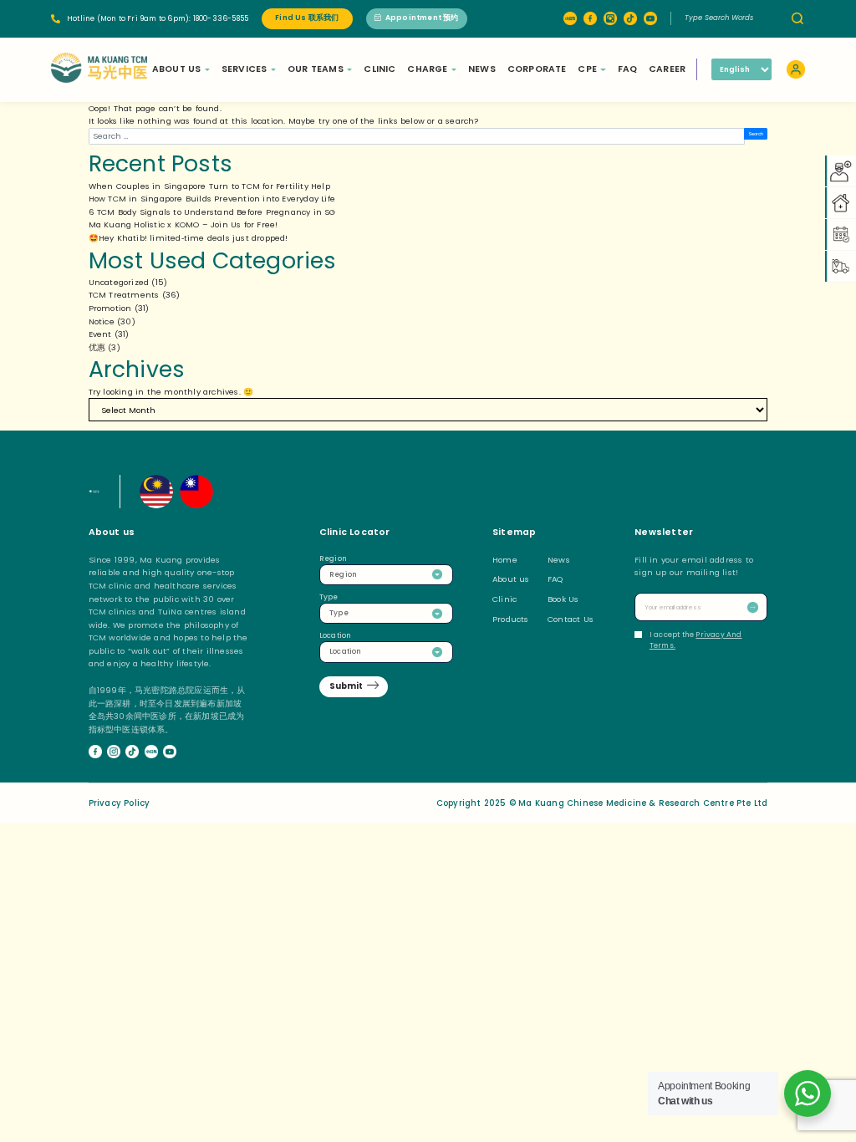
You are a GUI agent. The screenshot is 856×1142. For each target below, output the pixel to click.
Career (667, 69)
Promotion (110, 308)
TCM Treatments (124, 294)
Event (100, 334)
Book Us (563, 599)
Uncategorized (119, 282)
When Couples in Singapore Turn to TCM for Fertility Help (209, 186)
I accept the (696, 640)
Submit (346, 686)
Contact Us (571, 619)
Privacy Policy (119, 803)
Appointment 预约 (422, 18)
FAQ (628, 69)
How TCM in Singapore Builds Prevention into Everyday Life (212, 198)
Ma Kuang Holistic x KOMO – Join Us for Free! (183, 224)
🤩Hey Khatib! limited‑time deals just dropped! (188, 237)
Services (245, 69)
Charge (427, 69)
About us (511, 579)
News (482, 69)
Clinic (379, 69)
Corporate (537, 69)
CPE (587, 69)
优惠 (97, 347)
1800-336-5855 (221, 18)
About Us (176, 69)
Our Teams (316, 69)
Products (510, 619)
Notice (102, 321)
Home (504, 559)
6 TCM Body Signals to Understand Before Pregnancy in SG (212, 211)
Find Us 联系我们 (307, 18)
